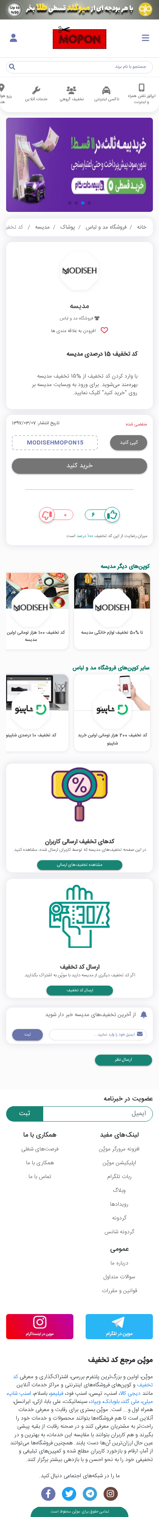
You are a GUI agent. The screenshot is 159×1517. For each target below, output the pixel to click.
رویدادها (119, 1204)
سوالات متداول (119, 1277)
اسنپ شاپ (19, 1393)
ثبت (27, 1034)
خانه (141, 227)
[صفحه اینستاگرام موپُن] (110, 1494)
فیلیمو (56, 1393)
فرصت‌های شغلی (39, 1149)
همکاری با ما (40, 1163)
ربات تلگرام (119, 1176)
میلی (147, 1401)
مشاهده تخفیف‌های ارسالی (79, 865)
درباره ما (119, 1263)
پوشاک (67, 227)
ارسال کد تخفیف (79, 990)
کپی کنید (129, 442)
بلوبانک (111, 1401)
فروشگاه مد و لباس (106, 227)
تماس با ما (40, 1176)
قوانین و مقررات (119, 1290)
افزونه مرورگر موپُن (119, 1149)
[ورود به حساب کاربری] (13, 38)
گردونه (119, 1218)
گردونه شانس (119, 1232)
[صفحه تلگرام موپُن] (90, 1494)
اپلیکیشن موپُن (119, 1163)
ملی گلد (130, 1401)
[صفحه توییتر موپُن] (69, 1494)
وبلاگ (119, 1190)
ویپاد (95, 1401)
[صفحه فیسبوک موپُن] (48, 1494)
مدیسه (42, 227)
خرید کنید (79, 465)
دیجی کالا (130, 1393)
